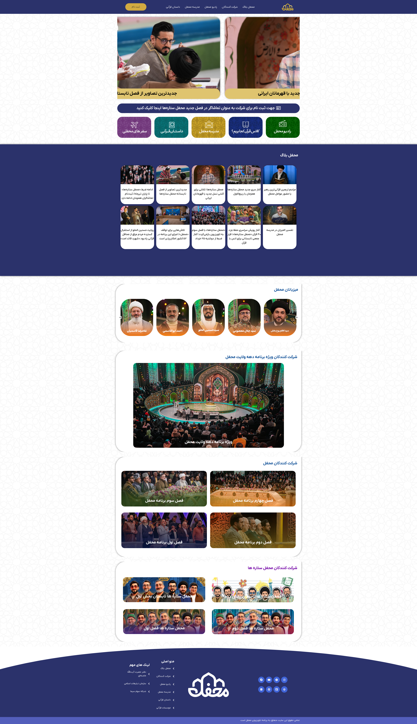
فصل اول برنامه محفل (164, 542)
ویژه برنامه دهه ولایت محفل (208, 442)
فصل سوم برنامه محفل (164, 500)
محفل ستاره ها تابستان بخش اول (164, 596)
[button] (120, 317)
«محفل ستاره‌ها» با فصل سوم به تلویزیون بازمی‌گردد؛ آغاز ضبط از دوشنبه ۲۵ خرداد (208, 234)
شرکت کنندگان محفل (280, 463)
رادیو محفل (211, 7)
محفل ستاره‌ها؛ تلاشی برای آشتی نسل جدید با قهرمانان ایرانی (208, 194)
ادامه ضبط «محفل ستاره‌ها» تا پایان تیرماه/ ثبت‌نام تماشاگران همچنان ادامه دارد (137, 194)
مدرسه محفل (192, 7)
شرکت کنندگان (230, 7)
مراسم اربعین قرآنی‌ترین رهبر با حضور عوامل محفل (197, 93)
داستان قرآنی (173, 7)
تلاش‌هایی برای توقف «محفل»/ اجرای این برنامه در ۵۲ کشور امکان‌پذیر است (172, 234)
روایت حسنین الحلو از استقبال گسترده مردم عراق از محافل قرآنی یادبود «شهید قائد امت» (137, 234)
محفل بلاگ (249, 7)
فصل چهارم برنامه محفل (253, 500)
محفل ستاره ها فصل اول (164, 628)
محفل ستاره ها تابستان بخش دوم (253, 596)
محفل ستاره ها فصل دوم (253, 628)
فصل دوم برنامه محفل (253, 542)
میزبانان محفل (286, 289)
